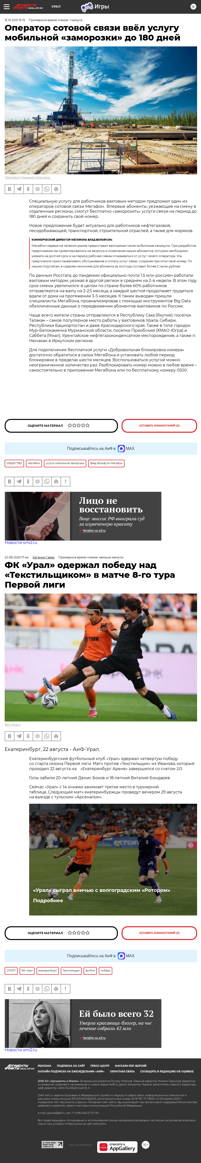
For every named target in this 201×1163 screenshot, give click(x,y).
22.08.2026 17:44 (17, 557)
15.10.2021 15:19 (15, 20)
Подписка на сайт (71, 1065)
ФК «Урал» (13, 724)
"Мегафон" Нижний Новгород (27, 177)
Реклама (44, 1065)
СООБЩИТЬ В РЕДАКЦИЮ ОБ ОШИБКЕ (167, 1071)
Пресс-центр (99, 1065)
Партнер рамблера (80, 1144)
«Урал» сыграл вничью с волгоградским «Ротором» (101, 890)
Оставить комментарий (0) (159, 425)
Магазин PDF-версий (130, 1065)
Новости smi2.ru (21, 542)
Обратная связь (122, 1071)
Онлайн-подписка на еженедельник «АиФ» (71, 1071)
